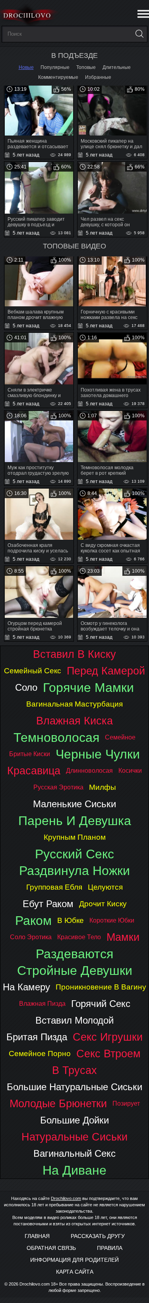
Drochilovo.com (66, 1198)
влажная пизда (42, 1003)
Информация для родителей (74, 1260)
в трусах (74, 1070)
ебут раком (48, 903)
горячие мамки (88, 687)
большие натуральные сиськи (74, 1086)
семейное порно (40, 1053)
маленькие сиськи (74, 804)
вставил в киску (74, 654)
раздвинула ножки (74, 870)
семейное (120, 737)
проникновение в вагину (101, 987)
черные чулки (98, 754)
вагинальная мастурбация (74, 704)
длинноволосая (89, 770)
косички (130, 770)
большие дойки (74, 1120)
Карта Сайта (74, 1272)
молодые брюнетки (58, 1103)
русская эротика (58, 787)
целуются (105, 887)
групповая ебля (54, 887)
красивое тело (79, 937)
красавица (33, 770)
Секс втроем (108, 1053)
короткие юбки (111, 920)
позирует (126, 1103)
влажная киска (74, 721)
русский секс (74, 854)
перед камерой (106, 671)
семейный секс (32, 671)
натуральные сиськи (74, 1137)
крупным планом (75, 837)
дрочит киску (103, 904)
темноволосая (56, 737)
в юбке (70, 920)
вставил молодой (74, 1020)
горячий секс (100, 1003)
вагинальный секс (74, 1153)
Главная (37, 1236)
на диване (74, 1170)
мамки (122, 937)
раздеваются (74, 954)
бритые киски (29, 754)
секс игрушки (108, 1037)
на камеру (26, 987)
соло (26, 687)
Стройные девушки (74, 970)
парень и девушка (74, 820)
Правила (109, 1248)
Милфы (102, 787)
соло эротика (31, 937)
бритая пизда (36, 1037)
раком (33, 920)
